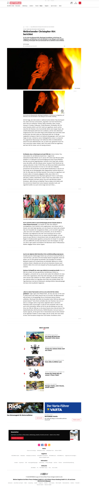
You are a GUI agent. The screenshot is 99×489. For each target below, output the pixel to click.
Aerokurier (10, 483)
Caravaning (30, 483)
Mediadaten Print (50, 450)
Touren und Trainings (31, 450)
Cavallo (35, 483)
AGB (26, 462)
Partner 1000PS (58, 450)
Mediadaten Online (41, 450)
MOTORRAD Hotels (15, 455)
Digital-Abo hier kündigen (70, 455)
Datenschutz (41, 462)
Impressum (21, 462)
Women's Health (48, 484)
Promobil (77, 483)
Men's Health (58, 483)
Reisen (41, 5)
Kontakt (16, 462)
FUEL (50, 467)
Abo (45, 0)
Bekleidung (24, 5)
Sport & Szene (54, 5)
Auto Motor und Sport (18, 483)
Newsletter (23, 455)
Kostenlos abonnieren (17, 438)
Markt (60, 5)
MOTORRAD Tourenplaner (42, 455)
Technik (36, 5)
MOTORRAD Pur (60, 455)
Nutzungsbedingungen (33, 462)
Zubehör (31, 5)
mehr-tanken (51, 483)
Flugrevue (41, 483)
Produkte (52, 0)
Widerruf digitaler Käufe (44, 457)
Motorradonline (66, 483)
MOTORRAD (33, 467)
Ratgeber (46, 5)
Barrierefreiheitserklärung (68, 462)
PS (37, 467)
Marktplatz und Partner (31, 455)
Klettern (46, 483)
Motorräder (17, 5)
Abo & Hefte (54, 467)
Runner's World (40, 484)
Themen (60, 462)
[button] (44, 68)
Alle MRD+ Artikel (10, 5)
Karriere (55, 462)
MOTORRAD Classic (43, 467)
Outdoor (72, 483)
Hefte (49, 0)
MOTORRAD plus (52, 455)
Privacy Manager (49, 462)
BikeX (25, 483)
